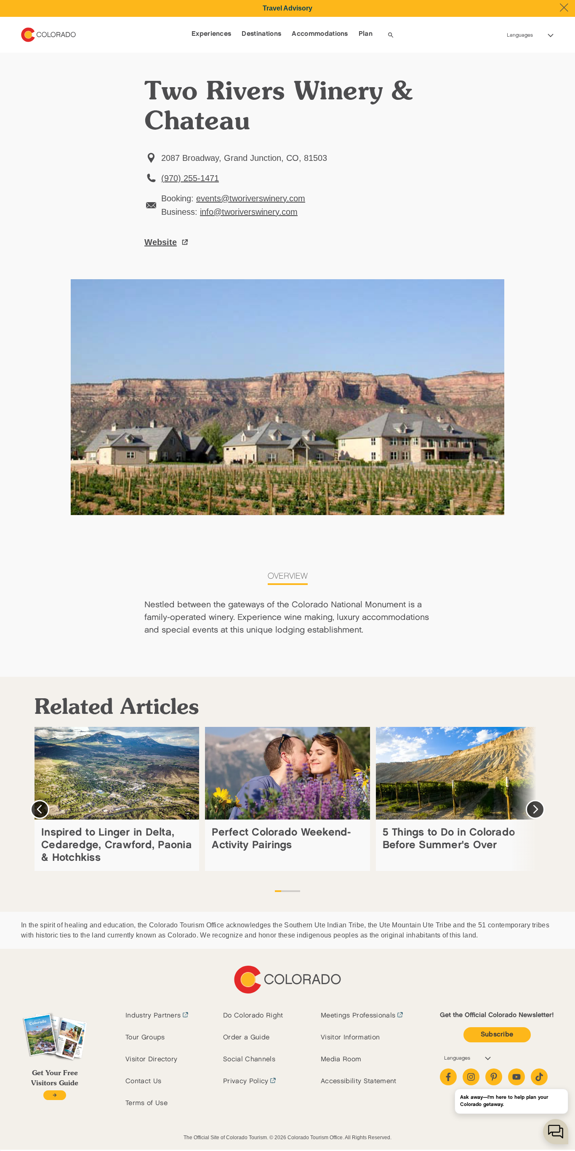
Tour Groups (145, 1037)
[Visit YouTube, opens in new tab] (516, 1076)
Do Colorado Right (253, 1015)
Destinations (261, 34)
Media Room (341, 1059)
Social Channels (249, 1059)
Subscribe (497, 1034)
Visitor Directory (151, 1059)
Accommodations (320, 34)
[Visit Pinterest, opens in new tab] (493, 1076)
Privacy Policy (245, 1081)
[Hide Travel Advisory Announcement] (564, 7)
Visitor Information (350, 1037)
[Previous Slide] (39, 809)
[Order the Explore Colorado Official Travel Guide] (54, 1095)
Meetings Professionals (358, 1015)
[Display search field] (390, 35)
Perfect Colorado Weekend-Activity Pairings (281, 839)
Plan (366, 34)
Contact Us (143, 1081)
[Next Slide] (535, 809)
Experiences (212, 34)
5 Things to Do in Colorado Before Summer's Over (449, 839)
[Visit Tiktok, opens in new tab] (539, 1076)
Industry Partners (153, 1015)
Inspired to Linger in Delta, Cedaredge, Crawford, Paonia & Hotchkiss (116, 845)
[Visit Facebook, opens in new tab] (448, 1076)
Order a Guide (246, 1037)
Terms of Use (146, 1103)
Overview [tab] (288, 576)
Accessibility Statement (358, 1081)
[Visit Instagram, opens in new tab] (471, 1076)
